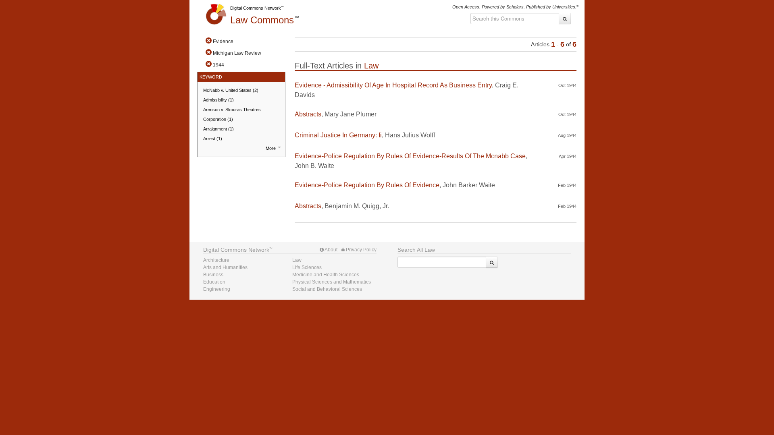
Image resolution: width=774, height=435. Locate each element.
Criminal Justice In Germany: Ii (338, 135)
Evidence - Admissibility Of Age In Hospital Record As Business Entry (393, 85)
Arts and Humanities (225, 267)
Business (213, 275)
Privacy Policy (361, 250)
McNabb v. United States (230, 90)
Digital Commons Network (255, 8)
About (330, 250)
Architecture (216, 260)
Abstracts (308, 114)
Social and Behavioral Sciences (327, 289)
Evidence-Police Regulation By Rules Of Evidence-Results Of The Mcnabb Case (410, 156)
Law (262, 19)
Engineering (216, 289)
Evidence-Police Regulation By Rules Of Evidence (367, 185)
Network (236, 249)
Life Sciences (307, 267)
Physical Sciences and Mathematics (331, 282)
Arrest (212, 138)
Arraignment (218, 128)
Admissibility (218, 99)
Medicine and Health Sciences (325, 275)
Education (214, 282)
